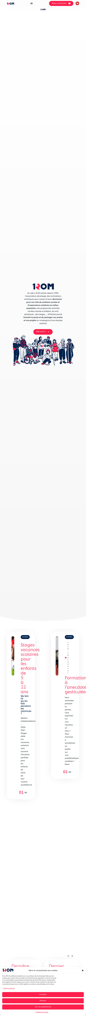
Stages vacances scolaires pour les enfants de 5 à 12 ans (30, 668)
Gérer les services (9, 988)
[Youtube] (77, 3)
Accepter (43, 994)
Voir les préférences (43, 1007)
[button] (83, 970)
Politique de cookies (42, 1012)
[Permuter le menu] (31, 3)
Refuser (43, 1001)
